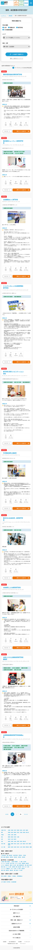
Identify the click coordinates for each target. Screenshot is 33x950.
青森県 (12, 830)
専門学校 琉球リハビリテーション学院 (13, 372)
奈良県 (21, 841)
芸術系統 (23, 857)
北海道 (9, 830)
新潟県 (9, 834)
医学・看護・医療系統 (5, 857)
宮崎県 (24, 847)
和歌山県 (24, 841)
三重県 (18, 837)
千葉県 (21, 832)
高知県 (9, 844)
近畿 (2, 841)
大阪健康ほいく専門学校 (10, 200)
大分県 (21, 847)
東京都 (24, 832)
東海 (2, 837)
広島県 (18, 843)
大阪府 (15, 841)
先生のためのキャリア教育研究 (16, 930)
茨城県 (9, 832)
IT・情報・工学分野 (22, 861)
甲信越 (2, 834)
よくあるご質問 (16, 934)
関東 (2, 832)
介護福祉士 (9, 876)
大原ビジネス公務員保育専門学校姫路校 (13, 658)
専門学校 (8, 882)
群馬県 (15, 832)
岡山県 (15, 843)
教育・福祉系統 (9, 855)
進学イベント (16, 913)
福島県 (27, 830)
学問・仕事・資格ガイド (16, 920)
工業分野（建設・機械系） (5, 861)
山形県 (24, 830)
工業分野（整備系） (14, 861)
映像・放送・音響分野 (5, 870)
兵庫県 (18, 841)
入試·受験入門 (16, 916)
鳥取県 (9, 843)
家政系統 (15, 857)
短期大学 (4, 882)
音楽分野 (23, 868)
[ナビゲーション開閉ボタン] (31, 3)
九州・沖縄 (3, 847)
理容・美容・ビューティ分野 (6, 866)
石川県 (12, 839)
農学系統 (11, 857)
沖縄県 (30, 847)
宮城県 (18, 830)
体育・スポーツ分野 (25, 866)
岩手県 (15, 830)
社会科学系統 (15, 855)
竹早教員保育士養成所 (10, 453)
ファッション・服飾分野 (5, 868)
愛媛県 (30, 843)
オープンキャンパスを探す (16, 909)
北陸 (2, 839)
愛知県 (12, 837)
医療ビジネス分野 (13, 865)
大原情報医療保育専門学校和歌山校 (13, 736)
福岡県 (9, 847)
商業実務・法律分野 (25, 863)
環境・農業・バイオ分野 (18, 870)
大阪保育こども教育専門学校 (12, 587)
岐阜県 (15, 837)
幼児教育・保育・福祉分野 (16, 866)
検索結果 (10, 15)
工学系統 (24, 855)
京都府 (12, 841)
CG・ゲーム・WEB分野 (5, 863)
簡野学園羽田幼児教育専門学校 (12, 74)
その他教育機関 (13, 882)
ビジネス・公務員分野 (5, 865)
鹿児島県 (27, 847)
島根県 (12, 843)
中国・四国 (3, 843)
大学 (2, 882)
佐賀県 (12, 847)
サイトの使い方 (16, 937)
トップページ (3, 15)
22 (20, 814)
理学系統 (20, 855)
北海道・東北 (3, 830)
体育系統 (19, 857)
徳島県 (24, 843)
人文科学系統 (3, 855)
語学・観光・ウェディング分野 (15, 863)
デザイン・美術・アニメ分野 (15, 868)
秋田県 (21, 830)
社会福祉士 (14, 876)
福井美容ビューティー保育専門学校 (13, 142)
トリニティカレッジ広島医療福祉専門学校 (13, 287)
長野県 (15, 834)
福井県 (15, 839)
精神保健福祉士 (20, 876)
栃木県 (12, 832)
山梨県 (12, 834)
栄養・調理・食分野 (28, 865)
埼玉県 (18, 832)
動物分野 (11, 870)
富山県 (9, 839)
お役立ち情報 (16, 927)
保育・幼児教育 (4, 876)
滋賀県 (9, 841)
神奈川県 (27, 832)
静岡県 (9, 837)
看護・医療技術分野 (20, 865)
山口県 (21, 843)
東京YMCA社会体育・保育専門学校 (13, 519)
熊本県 (18, 847)
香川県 (27, 843)
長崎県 (15, 847)
